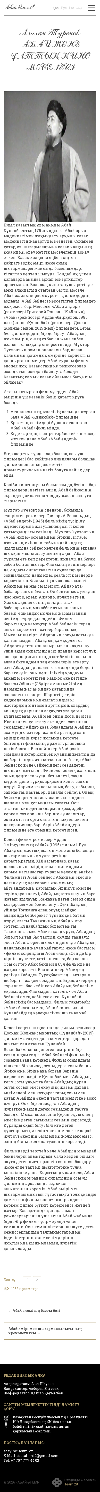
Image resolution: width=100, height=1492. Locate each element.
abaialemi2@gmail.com (38, 1455)
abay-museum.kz (18, 1451)
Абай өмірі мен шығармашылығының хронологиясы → (45, 1331)
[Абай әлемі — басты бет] (19, 8)
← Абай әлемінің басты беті (34, 1310)
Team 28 (71, 1484)
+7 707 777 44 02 (25, 1460)
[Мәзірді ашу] (91, 7)
